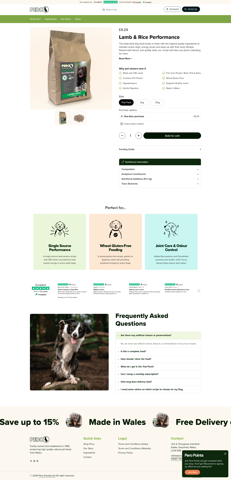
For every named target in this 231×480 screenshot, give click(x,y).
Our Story (88, 448)
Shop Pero (88, 444)
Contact (87, 457)
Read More (126, 58)
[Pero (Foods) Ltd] (39, 9)
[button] (191, 9)
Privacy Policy (125, 452)
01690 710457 (178, 458)
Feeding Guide (126, 149)
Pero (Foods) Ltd (47, 475)
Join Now (192, 472)
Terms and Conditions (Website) (134, 448)
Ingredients (89, 452)
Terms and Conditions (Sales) (133, 444)
